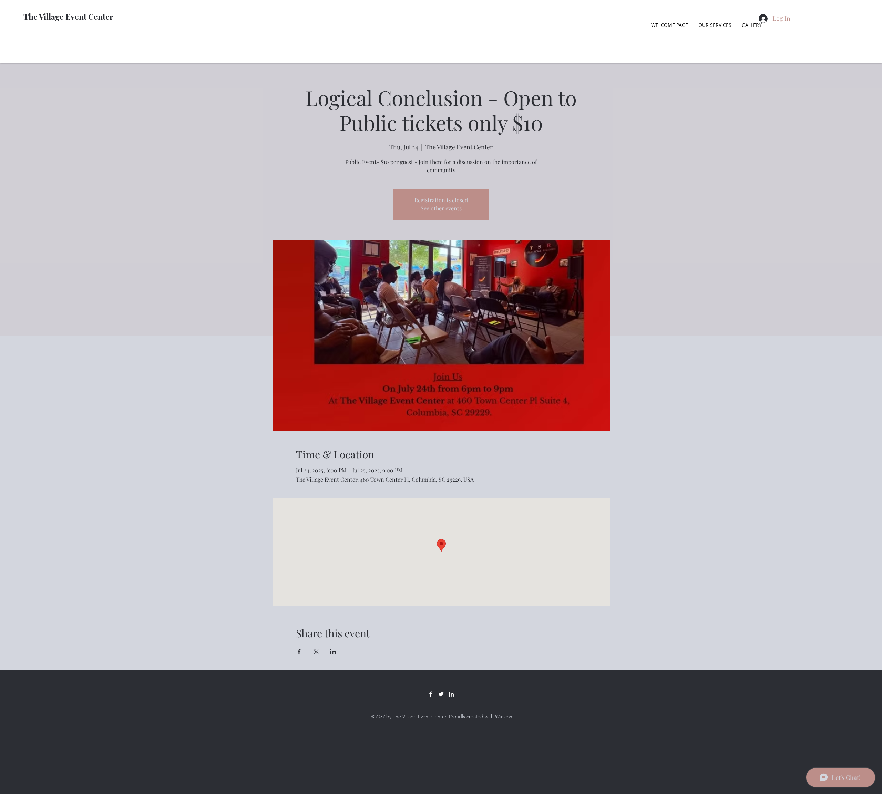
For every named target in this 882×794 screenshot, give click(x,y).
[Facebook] (430, 694)
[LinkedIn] (451, 694)
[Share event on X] (316, 651)
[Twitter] (441, 694)
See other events (441, 208)
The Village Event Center (68, 16)
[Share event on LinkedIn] (333, 651)
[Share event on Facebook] (299, 651)
